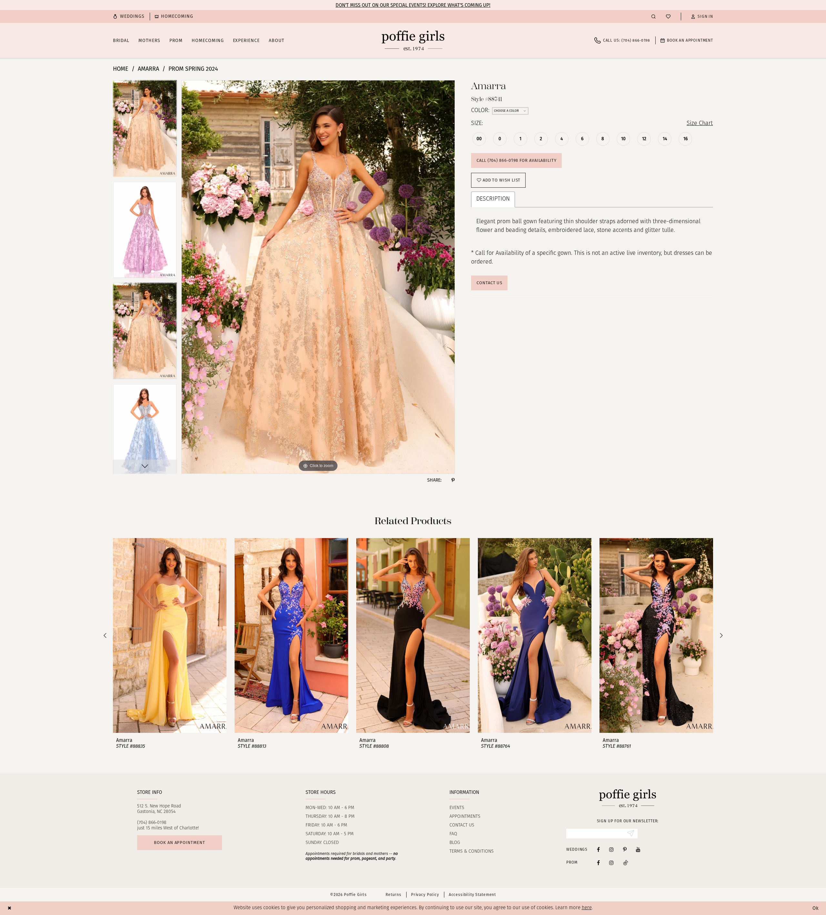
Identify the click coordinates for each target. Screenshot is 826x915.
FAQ (453, 834)
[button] (702, 16)
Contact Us (489, 282)
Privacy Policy (425, 894)
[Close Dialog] (9, 908)
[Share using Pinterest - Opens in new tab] (453, 480)
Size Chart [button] (700, 124)
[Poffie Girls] (413, 40)
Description (493, 199)
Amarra (148, 68)
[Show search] (653, 16)
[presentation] (170, 635)
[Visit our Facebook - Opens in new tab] (598, 849)
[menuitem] (129, 16)
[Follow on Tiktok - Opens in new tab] (626, 862)
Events (456, 808)
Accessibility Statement (472, 894)
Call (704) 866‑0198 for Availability (517, 160)
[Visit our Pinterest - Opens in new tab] (625, 849)
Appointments (464, 816)
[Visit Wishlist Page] (668, 16)
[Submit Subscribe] (631, 833)
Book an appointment (179, 842)
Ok (815, 908)
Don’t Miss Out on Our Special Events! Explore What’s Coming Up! (413, 5)
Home (120, 68)
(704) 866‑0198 (151, 822)
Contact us (461, 825)
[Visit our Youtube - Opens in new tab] (638, 849)
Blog (454, 842)
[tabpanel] (145, 130)
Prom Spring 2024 (193, 68)
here (587, 908)
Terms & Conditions (471, 851)
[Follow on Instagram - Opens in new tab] (611, 862)
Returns (393, 894)
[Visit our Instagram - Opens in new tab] (611, 849)
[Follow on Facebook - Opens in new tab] (598, 862)
